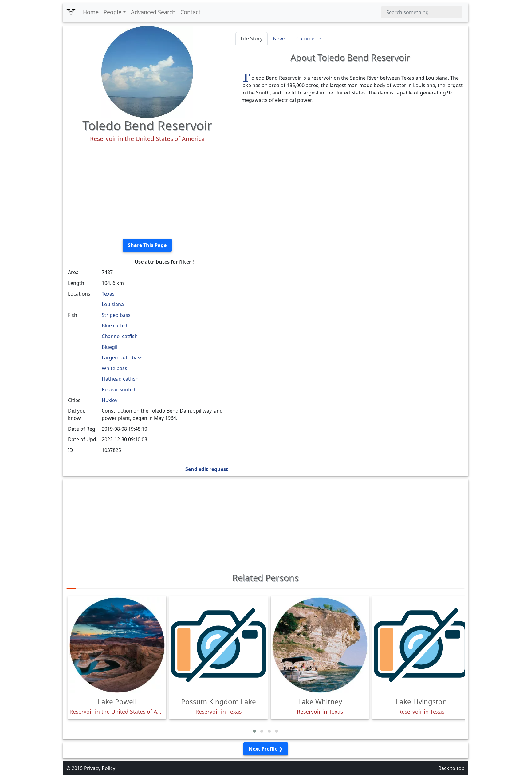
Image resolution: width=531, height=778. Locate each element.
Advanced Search (153, 12)
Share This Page (147, 245)
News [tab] (279, 38)
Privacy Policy (99, 768)
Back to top (451, 768)
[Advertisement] (147, 191)
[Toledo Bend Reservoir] (147, 71)
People (112, 12)
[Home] (71, 12)
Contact (190, 12)
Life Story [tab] (251, 38)
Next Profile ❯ (266, 748)
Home (91, 12)
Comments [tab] (309, 38)
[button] (254, 731)
